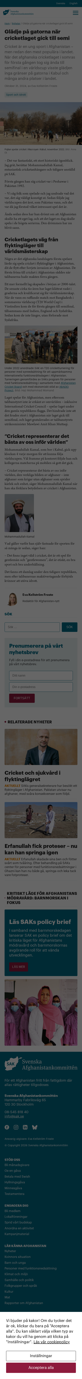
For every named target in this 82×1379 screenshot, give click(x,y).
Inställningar (41, 1356)
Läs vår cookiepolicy (52, 1342)
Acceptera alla (41, 1368)
